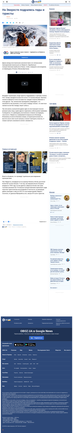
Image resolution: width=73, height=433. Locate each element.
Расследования (42, 350)
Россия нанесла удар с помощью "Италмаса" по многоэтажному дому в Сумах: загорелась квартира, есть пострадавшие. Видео (59, 154)
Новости (8, 16)
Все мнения (53, 287)
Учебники (19, 363)
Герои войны (17, 5)
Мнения (52, 192)
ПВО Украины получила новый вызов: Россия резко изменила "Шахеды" (57, 251)
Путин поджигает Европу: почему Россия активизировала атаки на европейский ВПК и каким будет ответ (59, 124)
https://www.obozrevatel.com (49, 392)
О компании (16, 319)
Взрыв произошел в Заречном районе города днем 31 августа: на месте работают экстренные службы (60, 159)
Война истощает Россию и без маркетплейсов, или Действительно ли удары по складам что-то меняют (57, 280)
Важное (52, 9)
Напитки (21, 372)
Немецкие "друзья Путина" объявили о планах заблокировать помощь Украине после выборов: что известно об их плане (59, 30)
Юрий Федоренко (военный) (56, 210)
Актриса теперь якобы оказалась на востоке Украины (54, 52)
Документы (30, 323)
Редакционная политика (18, 224)
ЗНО (34, 363)
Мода (29, 386)
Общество (58, 350)
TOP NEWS (52, 104)
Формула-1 (34, 359)
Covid (31, 381)
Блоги (48, 350)
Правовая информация (47, 319)
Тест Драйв (16, 368)
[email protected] (18, 422)
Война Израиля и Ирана (36, 5)
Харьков (19, 354)
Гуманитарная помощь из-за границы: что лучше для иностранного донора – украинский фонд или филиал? (57, 270)
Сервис (34, 368)
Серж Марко (52, 254)
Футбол (15, 359)
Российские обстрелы (54, 5)
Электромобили (23, 368)
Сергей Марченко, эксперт (55, 264)
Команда (30, 319)
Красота (25, 386)
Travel (9, 226)
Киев (15, 354)
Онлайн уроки (26, 363)
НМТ (37, 363)
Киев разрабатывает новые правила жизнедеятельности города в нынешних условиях (58, 145)
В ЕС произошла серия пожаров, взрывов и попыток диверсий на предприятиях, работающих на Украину (59, 130)
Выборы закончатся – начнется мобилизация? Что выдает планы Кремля (56, 197)
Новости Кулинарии (28, 372)
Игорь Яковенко (53, 222)
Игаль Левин (53, 201)
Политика (13, 350)
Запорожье (24, 354)
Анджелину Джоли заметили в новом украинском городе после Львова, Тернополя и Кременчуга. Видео (55, 45)
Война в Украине (25, 5)
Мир (21, 350)
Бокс (30, 359)
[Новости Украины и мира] (4, 227)
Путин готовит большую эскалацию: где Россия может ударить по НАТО (57, 218)
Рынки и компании (18, 377)
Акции (30, 368)
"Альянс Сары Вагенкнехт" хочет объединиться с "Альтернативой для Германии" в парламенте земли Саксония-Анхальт (59, 35)
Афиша (15, 386)
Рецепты (16, 372)
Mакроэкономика (27, 377)
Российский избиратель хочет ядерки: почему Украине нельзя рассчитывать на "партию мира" (57, 260)
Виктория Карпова (54, 273)
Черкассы (35, 354)
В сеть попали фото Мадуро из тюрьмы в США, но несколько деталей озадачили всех (55, 62)
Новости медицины (18, 381)
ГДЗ (15, 363)
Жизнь (30, 350)
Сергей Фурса (53, 283)
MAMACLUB (26, 381)
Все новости (67, 350)
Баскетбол (20, 359)
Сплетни (20, 386)
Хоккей (25, 359)
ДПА (31, 363)
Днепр (29, 354)
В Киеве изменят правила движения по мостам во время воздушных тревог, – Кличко (58, 139)
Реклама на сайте (18, 323)
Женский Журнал (36, 386)
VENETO (45, 5)
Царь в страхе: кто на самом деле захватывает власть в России (57, 207)
